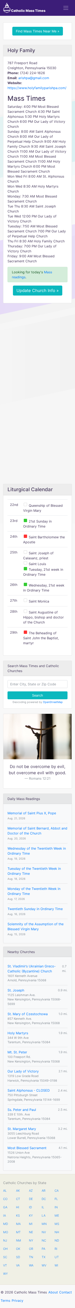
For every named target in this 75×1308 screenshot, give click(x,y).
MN (44, 1224)
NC (44, 1240)
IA (4, 1215)
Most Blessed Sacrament (27, 1148)
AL (5, 1190)
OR (31, 1248)
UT (57, 1257)
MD (5, 1224)
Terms (5, 1300)
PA (43, 1248)
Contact (65, 1292)
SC (5, 1257)
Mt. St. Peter (17, 1052)
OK (18, 1248)
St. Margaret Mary (22, 1129)
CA (57, 1190)
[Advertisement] (37, 345)
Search (37, 695)
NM (18, 1240)
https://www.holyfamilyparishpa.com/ (37, 88)
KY (31, 1215)
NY (31, 1240)
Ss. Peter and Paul (22, 1110)
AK (18, 1190)
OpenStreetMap (53, 702)
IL (43, 1207)
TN (31, 1257)
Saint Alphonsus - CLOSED (29, 1090)
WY (5, 1273)
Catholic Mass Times (27, 11)
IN (56, 1207)
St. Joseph (16, 990)
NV (44, 1232)
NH (57, 1232)
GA (5, 1207)
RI (56, 1248)
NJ (5, 1240)
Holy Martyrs (18, 1033)
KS (18, 1215)
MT (18, 1232)
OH (5, 1248)
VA (18, 1265)
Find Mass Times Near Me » (37, 31)
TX (43, 1257)
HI (17, 1207)
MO (5, 1232)
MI (30, 1224)
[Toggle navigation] (66, 8)
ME (57, 1215)
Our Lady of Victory (23, 1071)
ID (30, 1207)
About (53, 1292)
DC (44, 1199)
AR (43, 1190)
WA (31, 1265)
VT (5, 1265)
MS (57, 1224)
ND (57, 1240)
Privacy (17, 1300)
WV (44, 1265)
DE (31, 1199)
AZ (31, 1190)
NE (31, 1232)
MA (18, 1224)
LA (43, 1215)
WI (56, 1265)
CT (18, 1199)
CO (5, 1199)
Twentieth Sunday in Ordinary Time (35, 909)
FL (56, 1199)
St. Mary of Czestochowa (28, 1014)
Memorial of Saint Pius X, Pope (32, 813)
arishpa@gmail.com (33, 78)
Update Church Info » (37, 290)
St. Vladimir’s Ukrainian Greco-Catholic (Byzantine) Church (32, 968)
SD (18, 1257)
